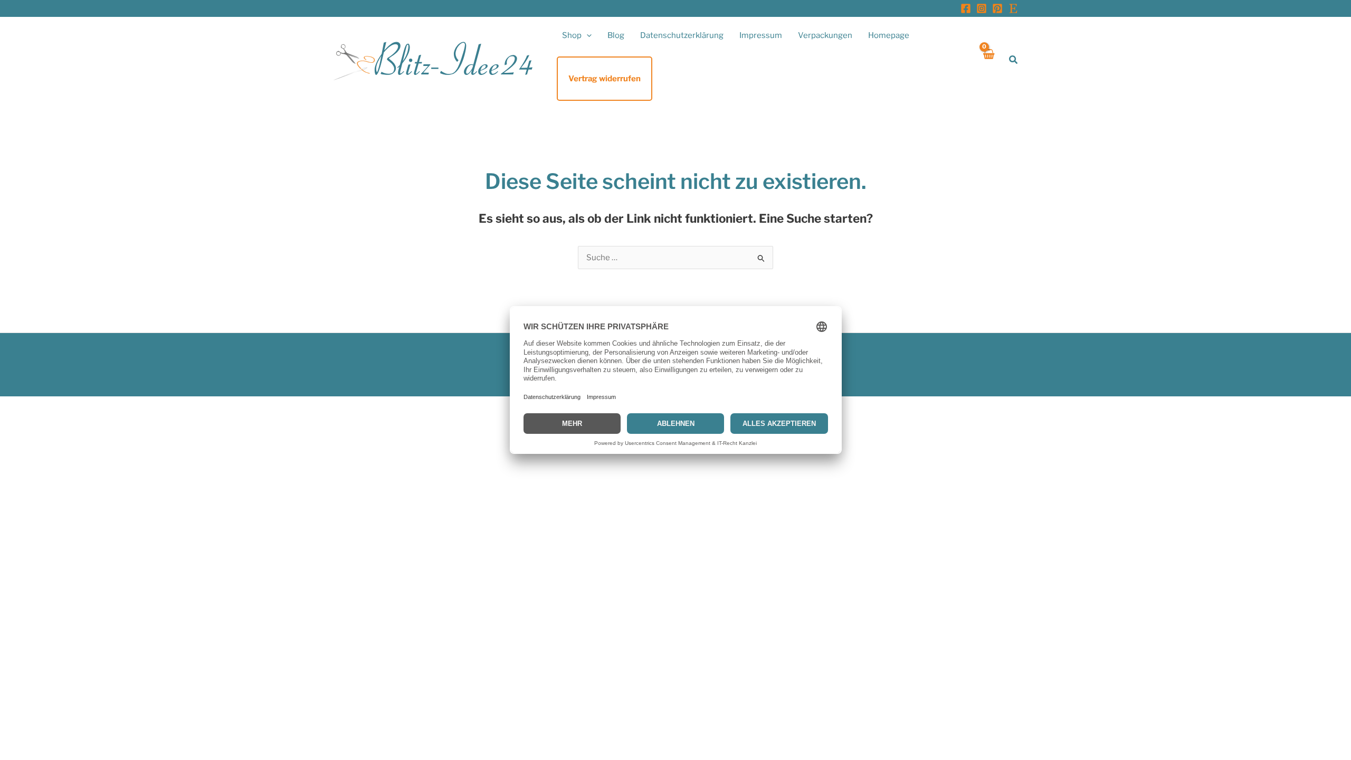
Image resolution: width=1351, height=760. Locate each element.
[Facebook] (965, 8)
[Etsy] (1013, 8)
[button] (587, 35)
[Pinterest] (997, 8)
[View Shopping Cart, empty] (988, 60)
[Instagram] (981, 8)
